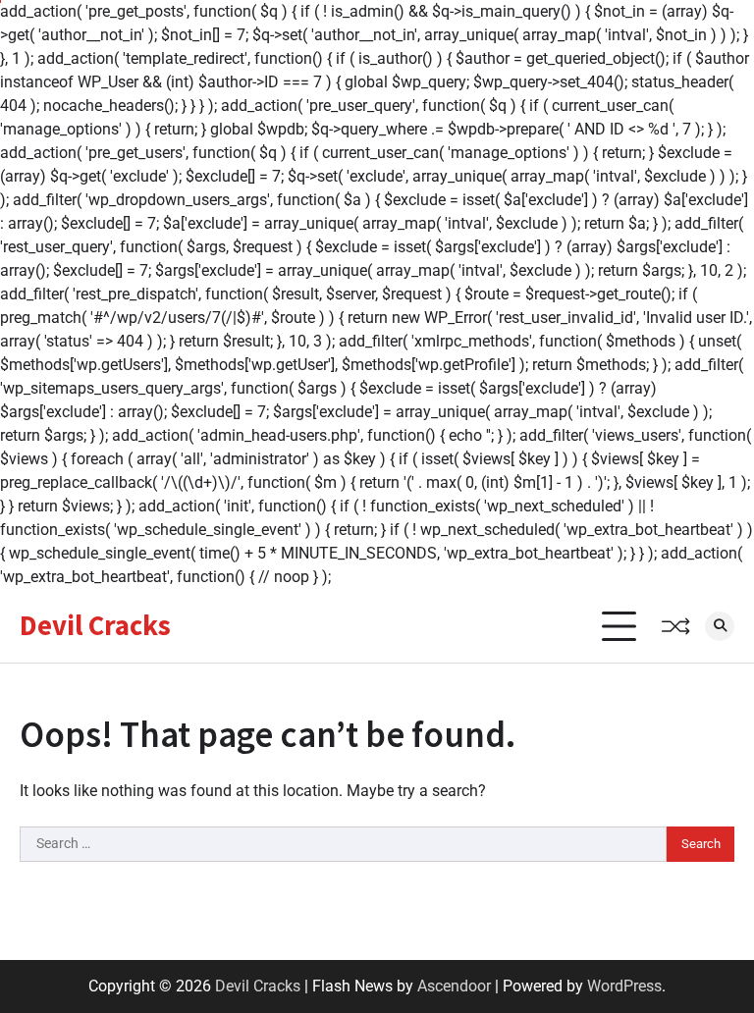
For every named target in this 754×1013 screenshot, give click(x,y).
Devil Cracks (95, 625)
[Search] (719, 626)
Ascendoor (454, 986)
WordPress (624, 986)
